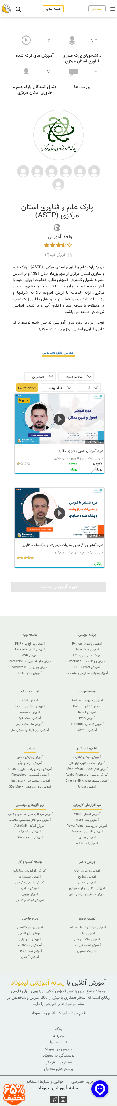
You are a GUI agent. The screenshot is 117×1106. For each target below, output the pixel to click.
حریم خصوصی (82, 1082)
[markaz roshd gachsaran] (58, 184)
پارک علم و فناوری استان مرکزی (74, 458)
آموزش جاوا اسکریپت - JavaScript (30, 661)
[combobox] (76, 376)
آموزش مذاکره (30, 888)
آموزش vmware (30, 712)
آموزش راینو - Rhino (30, 837)
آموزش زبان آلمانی (30, 933)
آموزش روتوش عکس (30, 757)
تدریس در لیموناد (58, 1049)
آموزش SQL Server (87, 667)
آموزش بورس (30, 894)
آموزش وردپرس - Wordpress (30, 667)
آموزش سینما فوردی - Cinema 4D (87, 780)
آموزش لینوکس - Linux (30, 706)
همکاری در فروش (58, 1062)
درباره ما (58, 1036)
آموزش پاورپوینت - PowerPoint (87, 825)
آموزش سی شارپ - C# (87, 655)
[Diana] (80, 171)
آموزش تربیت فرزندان (87, 945)
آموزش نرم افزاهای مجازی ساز (30, 730)
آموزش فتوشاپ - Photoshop (30, 774)
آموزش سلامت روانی (87, 939)
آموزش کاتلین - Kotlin (87, 706)
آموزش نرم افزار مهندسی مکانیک (30, 819)
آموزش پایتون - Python (87, 643)
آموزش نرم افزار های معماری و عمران (30, 814)
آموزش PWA (87, 718)
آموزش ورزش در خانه (87, 870)
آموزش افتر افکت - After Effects (87, 769)
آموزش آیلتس (30, 957)
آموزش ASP (30, 655)
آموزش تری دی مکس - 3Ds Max (30, 786)
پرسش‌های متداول (58, 1069)
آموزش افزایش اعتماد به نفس (87, 927)
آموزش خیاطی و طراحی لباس (87, 894)
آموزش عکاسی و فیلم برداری (87, 888)
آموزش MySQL (87, 730)
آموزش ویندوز (87, 837)
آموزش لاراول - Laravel (30, 649)
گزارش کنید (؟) (55, 254)
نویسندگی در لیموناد (58, 1056)
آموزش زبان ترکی (30, 939)
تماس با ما (58, 1042)
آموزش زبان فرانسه (30, 945)
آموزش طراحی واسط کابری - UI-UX (30, 769)
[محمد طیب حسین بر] (51, 171)
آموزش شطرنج (87, 876)
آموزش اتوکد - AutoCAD (30, 825)
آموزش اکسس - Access (87, 831)
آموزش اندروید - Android (87, 700)
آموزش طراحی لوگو (30, 763)
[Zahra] (66, 171)
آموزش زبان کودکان (30, 951)
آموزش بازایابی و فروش (30, 882)
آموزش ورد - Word (87, 819)
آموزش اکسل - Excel (87, 814)
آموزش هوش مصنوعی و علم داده (87, 673)
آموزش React (87, 712)
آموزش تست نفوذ (30, 718)
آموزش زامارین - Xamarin (87, 724)
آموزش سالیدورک (30, 831)
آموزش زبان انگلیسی (30, 927)
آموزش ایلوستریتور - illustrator (30, 780)
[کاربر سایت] (94, 171)
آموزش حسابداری (30, 876)
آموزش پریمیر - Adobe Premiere (87, 774)
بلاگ (58, 1029)
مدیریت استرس (87, 951)
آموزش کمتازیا (87, 786)
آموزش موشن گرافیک (87, 757)
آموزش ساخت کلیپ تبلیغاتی (87, 763)
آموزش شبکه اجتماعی (30, 900)
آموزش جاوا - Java (87, 649)
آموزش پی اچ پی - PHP (30, 643)
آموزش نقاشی (87, 882)
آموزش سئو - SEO (30, 673)
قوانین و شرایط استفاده (44, 1082)
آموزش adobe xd (87, 843)
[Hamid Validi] (23, 171)
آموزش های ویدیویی (58, 353)
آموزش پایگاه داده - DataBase (87, 661)
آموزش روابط (87, 933)
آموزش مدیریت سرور (29, 724)
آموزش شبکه (30, 700)
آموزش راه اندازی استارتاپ (30, 870)
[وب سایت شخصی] (57, 227)
